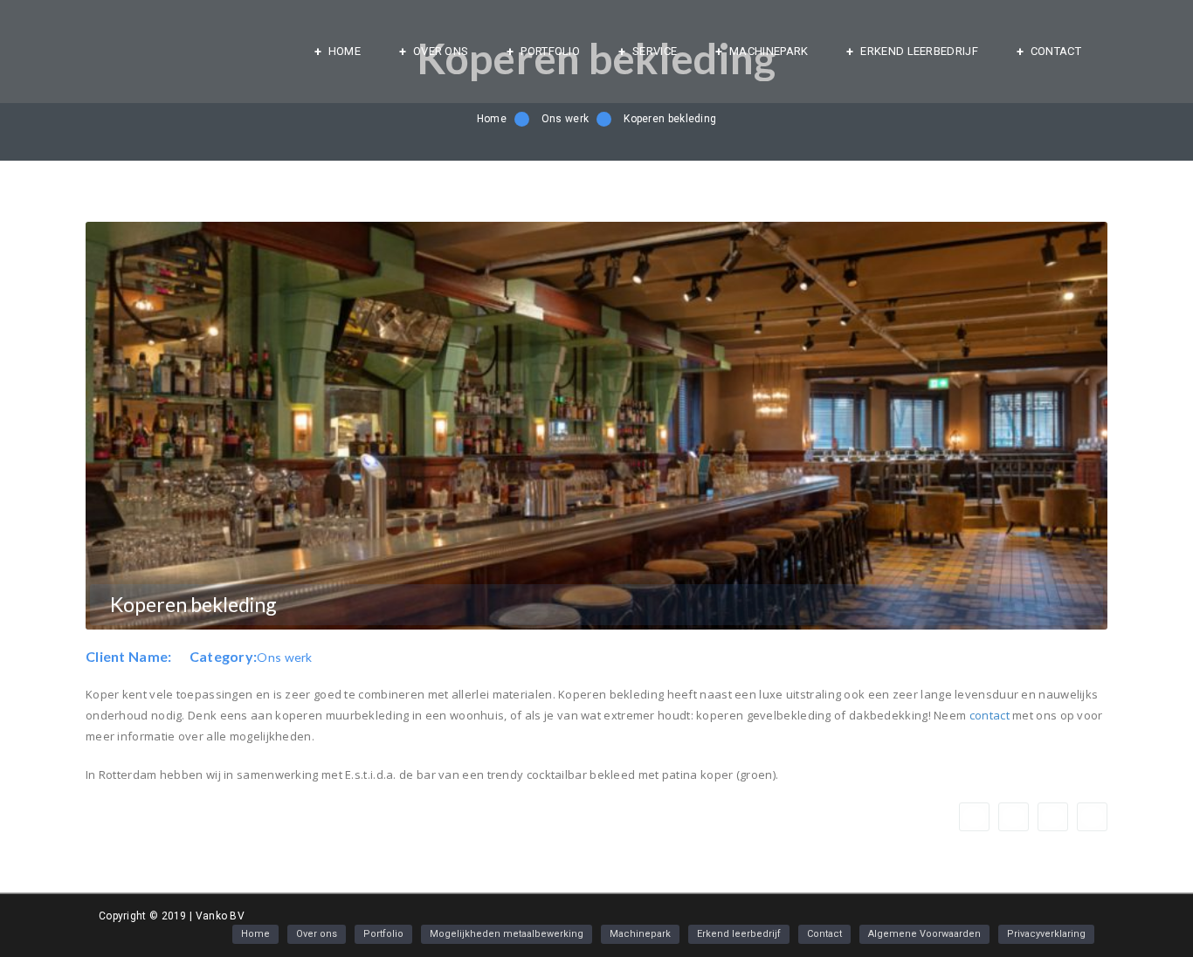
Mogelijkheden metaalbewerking (506, 934)
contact (989, 715)
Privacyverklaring (1046, 934)
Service (654, 51)
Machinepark (768, 51)
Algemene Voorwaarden (924, 934)
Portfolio (550, 51)
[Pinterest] (1092, 816)
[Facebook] (974, 816)
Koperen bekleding (670, 119)
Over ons (440, 51)
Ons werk (565, 119)
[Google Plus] (1013, 816)
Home (344, 51)
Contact (1056, 51)
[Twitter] (1053, 816)
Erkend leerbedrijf (918, 51)
